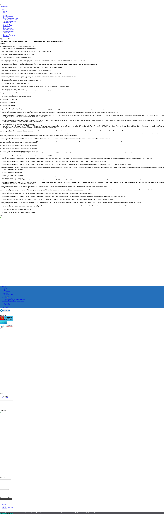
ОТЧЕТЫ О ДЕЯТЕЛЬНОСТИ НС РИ (9, 35)
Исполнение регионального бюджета (8, 30)
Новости (1, 39)
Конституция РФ (4, 508)
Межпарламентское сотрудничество (8, 31)
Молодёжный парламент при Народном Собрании (10, 18)
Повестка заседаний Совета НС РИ (8, 29)
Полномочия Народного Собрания (8, 17)
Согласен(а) (1, 513)
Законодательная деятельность (6, 22)
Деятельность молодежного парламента (11, 19)
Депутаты (4, 12)
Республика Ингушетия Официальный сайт (8, 507)
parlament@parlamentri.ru (5, 397)
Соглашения (7, 32)
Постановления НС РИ (6, 26)
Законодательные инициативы (7, 27)
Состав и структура (4, 10)
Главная (3, 9)
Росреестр (3, 509)
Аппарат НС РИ (5, 15)
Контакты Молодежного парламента (10, 21)
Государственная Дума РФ (5, 505)
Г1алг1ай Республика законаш (7, 25)
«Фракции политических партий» (8, 14)
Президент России (4, 504)
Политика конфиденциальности (8, 513)
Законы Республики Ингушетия (8, 24)
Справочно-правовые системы (7, 28)
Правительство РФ (4, 506)
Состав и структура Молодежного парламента (12, 20)
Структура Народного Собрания (8, 16)
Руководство (5, 11)
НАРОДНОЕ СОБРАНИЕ (4, 6)
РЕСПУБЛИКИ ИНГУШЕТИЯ (4, 7)
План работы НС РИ (6, 36)
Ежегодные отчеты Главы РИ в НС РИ (9, 34)
